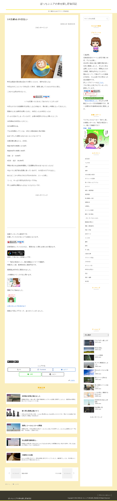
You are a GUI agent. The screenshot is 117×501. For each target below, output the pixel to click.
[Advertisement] (41, 41)
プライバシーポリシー (105, 495)
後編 (89, 128)
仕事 (17, 361)
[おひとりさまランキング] (37, 96)
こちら (101, 82)
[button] (53, 374)
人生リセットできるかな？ (16, 306)
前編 (84, 128)
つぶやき (11, 361)
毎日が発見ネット (91, 101)
